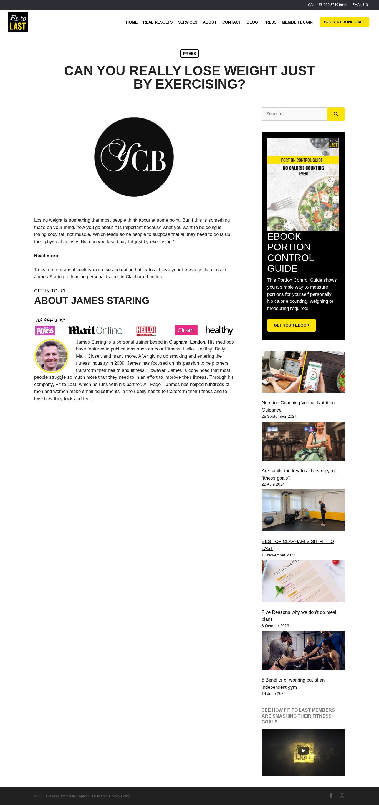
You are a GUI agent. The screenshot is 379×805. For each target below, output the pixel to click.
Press (270, 22)
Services (187, 22)
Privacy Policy (119, 796)
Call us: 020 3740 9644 (327, 5)
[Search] (336, 114)
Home (132, 22)
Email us (360, 5)
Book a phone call (344, 22)
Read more (46, 255)
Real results (158, 22)
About (210, 22)
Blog (252, 22)
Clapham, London (187, 342)
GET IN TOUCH (50, 291)
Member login (297, 22)
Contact (231, 22)
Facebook (331, 795)
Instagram (342, 795)
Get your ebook (291, 325)
